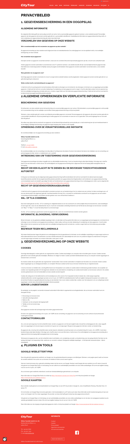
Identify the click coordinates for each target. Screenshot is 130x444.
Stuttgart (104, 5)
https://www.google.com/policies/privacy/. (33, 377)
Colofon (53, 423)
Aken (56, 5)
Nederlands (105, 1)
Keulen (51, 5)
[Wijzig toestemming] (5, 439)
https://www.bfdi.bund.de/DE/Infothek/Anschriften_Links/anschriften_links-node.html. (45, 183)
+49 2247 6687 (30, 145)
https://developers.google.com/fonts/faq (63, 375)
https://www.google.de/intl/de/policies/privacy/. (90, 404)
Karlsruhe (96, 5)
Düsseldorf (74, 5)
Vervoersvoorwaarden (57, 429)
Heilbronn (89, 5)
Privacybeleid (55, 425)
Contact (53, 421)
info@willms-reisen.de (31, 147)
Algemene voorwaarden (58, 427)
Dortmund (66, 5)
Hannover (81, 5)
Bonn (60, 5)
